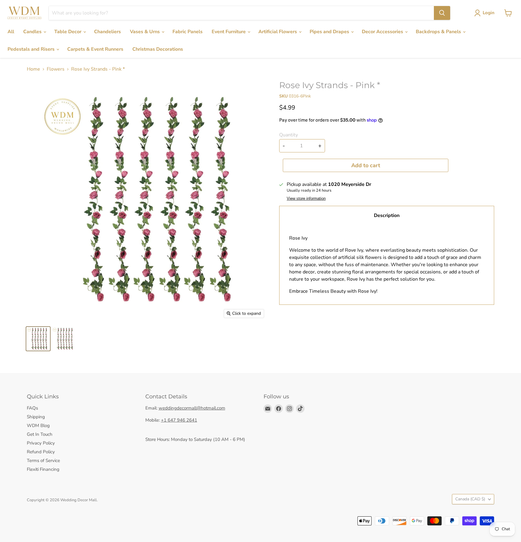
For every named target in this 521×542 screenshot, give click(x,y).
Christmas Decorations (157, 49)
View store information (306, 198)
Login (488, 13)
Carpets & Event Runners (95, 49)
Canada (470, 499)
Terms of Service (43, 461)
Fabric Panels (187, 31)
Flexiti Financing (43, 469)
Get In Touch (39, 434)
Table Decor (68, 31)
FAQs (32, 408)
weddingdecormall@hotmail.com (192, 408)
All (11, 31)
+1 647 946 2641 (179, 420)
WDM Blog (38, 425)
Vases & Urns (145, 31)
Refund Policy (41, 452)
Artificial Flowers (278, 31)
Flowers (56, 69)
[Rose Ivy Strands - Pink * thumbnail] (38, 339)
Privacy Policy (41, 443)
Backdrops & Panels (439, 31)
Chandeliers (107, 31)
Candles (33, 31)
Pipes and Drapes (330, 31)
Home (33, 69)
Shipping (36, 417)
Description (386, 215)
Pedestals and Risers (32, 49)
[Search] (442, 13)
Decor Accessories (383, 31)
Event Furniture (229, 31)
